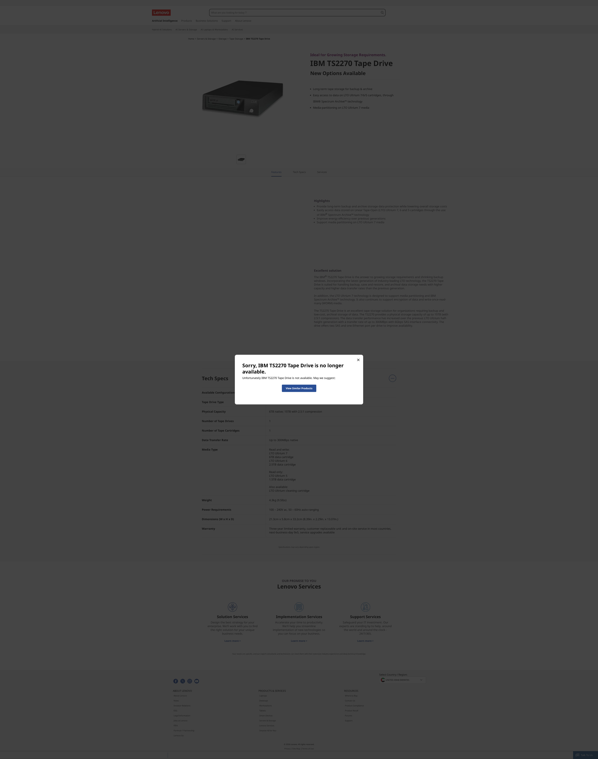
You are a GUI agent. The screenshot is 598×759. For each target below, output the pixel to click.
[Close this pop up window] (358, 359)
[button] (299, 388)
